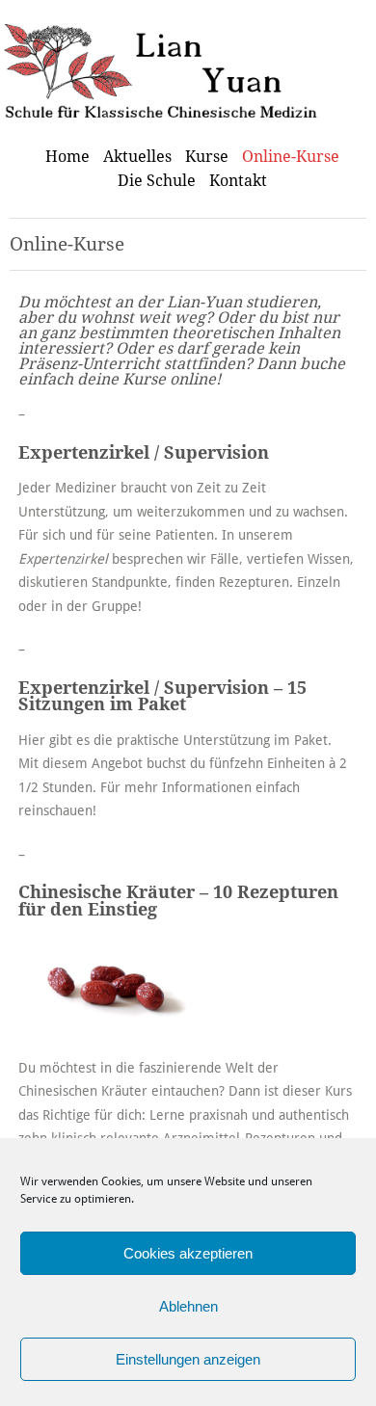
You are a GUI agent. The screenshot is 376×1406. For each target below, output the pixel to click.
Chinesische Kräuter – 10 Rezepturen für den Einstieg (178, 901)
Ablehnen (188, 1306)
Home (67, 156)
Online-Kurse (290, 156)
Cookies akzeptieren (188, 1253)
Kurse (206, 156)
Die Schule (157, 181)
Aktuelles (137, 156)
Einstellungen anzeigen (188, 1359)
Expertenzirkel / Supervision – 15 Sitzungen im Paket (162, 696)
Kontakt (238, 181)
